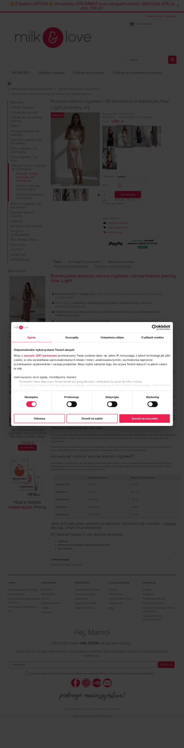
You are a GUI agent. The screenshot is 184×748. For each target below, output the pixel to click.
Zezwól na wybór (92, 418)
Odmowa (39, 418)
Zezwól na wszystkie (145, 418)
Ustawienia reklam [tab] (112, 337)
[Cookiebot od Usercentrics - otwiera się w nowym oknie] (154, 327)
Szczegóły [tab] (71, 337)
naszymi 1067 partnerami (40, 355)
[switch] (72, 404)
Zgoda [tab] (31, 337)
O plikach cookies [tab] (152, 337)
